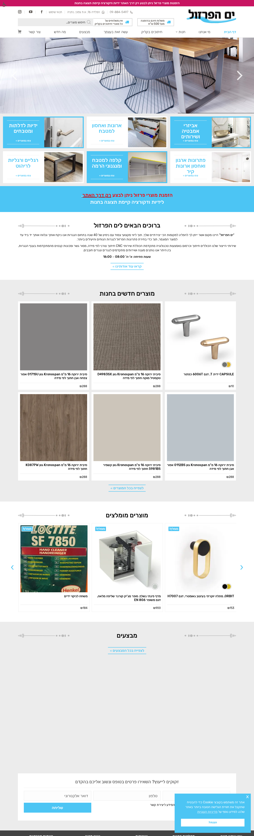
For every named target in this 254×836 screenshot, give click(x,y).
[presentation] (241, 567)
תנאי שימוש (55, 12)
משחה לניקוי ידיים (76, 596)
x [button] (247, 796)
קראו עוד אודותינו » (127, 266)
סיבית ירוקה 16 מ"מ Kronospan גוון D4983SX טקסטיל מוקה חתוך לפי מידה (129, 376)
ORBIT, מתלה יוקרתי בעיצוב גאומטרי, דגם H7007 (200, 596)
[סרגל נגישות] (4, 4)
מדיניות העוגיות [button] (207, 812)
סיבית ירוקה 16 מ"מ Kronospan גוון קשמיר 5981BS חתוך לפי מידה (132, 467)
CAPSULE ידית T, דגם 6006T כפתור (209, 374)
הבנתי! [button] (213, 822)
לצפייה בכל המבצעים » (127, 651)
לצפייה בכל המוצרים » (127, 488)
